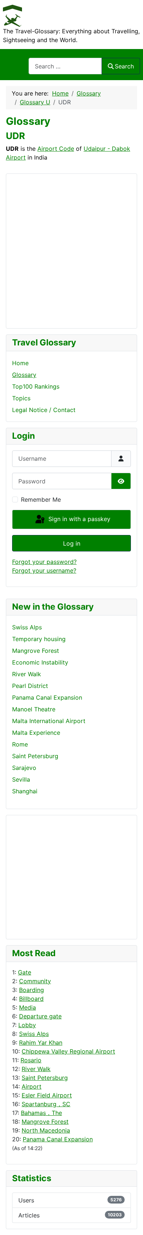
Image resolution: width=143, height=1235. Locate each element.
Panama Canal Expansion (58, 1139)
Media (27, 1007)
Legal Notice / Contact (44, 409)
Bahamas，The (41, 1112)
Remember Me (41, 499)
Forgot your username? (44, 570)
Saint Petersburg (45, 1077)
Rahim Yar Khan (40, 1042)
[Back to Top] (130, 1221)
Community (35, 981)
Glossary (24, 374)
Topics (21, 398)
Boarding (31, 989)
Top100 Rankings (35, 386)
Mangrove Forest (45, 1121)
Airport (31, 1086)
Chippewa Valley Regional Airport (68, 1051)
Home (20, 363)
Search (124, 66)
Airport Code (55, 148)
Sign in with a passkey (78, 519)
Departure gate (40, 1016)
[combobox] (65, 66)
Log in (71, 543)
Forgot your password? (44, 561)
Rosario (31, 1060)
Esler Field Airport (47, 1095)
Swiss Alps (34, 1033)
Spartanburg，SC (46, 1104)
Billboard (31, 998)
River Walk (36, 1069)
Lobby (27, 1025)
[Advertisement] (41, 876)
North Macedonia (46, 1130)
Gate (24, 972)
